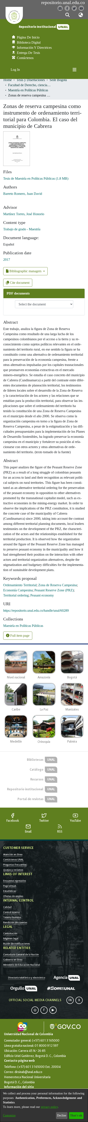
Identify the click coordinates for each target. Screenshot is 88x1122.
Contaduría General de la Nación (21, 954)
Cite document (19, 282)
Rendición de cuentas (15, 922)
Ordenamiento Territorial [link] (20, 585)
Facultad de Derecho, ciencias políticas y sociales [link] (29, 85)
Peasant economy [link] (42, 595)
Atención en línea (12, 854)
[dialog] (44, 1105)
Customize (9, 1115)
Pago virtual (9, 886)
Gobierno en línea (12, 959)
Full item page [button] (19, 635)
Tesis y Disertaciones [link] (30, 80)
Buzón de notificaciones (16, 943)
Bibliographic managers (25, 271)
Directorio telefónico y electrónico (26, 977)
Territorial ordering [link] (16, 595)
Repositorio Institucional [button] (38, 27)
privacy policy (49, 1107)
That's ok (76, 1115)
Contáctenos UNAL (13, 859)
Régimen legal (10, 938)
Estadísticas (9, 891)
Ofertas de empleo (13, 896)
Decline (61, 1115)
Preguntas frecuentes (14, 864)
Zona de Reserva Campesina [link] (57, 585)
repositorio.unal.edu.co (63, 2)
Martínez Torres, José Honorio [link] (23, 214)
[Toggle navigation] (74, 70)
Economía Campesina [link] (18, 590)
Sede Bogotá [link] (58, 80)
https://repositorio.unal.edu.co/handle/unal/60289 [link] (36, 610)
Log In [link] (15, 69)
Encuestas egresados (14, 880)
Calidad (7, 907)
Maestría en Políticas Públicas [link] (28, 90)
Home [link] (7, 80)
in (70, 1000)
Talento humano (12, 917)
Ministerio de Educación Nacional (21, 965)
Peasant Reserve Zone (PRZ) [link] (54, 590)
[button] (67, 15)
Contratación (10, 933)
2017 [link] (6, 259)
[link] (35, 178)
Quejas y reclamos (13, 870)
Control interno (11, 912)
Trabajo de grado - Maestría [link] (21, 229)
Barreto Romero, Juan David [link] (22, 193)
